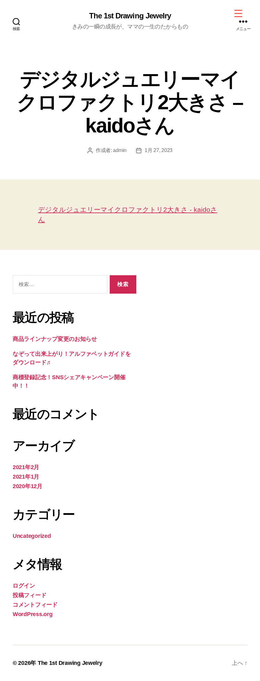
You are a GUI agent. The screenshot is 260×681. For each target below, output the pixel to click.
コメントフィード (35, 604)
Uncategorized (32, 536)
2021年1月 (26, 477)
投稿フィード (29, 595)
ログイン (24, 585)
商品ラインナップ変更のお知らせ (55, 339)
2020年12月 (27, 486)
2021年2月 (26, 467)
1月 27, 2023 (158, 150)
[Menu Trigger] (238, 13)
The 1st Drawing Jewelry (130, 16)
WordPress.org (33, 614)
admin (120, 150)
